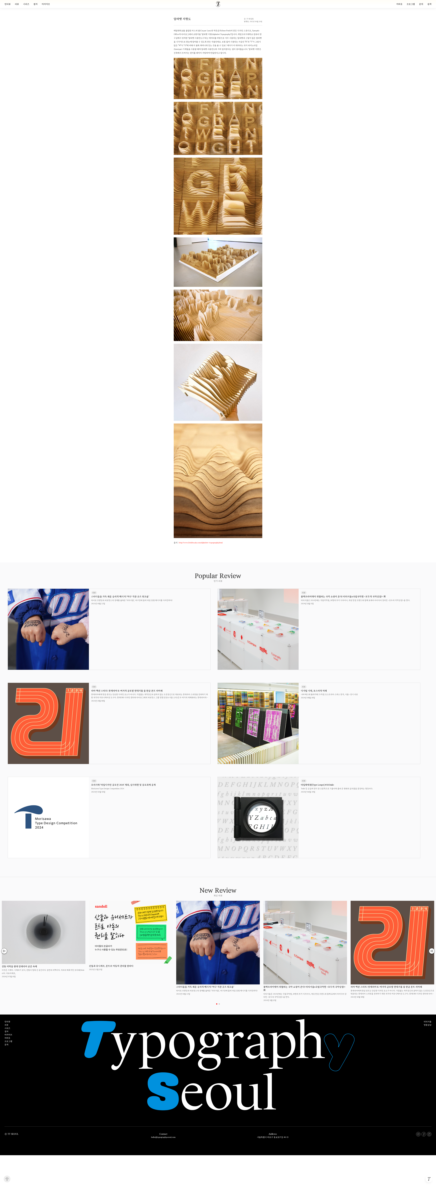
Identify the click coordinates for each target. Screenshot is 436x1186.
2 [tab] (219, 1004)
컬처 (35, 4)
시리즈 (26, 4)
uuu (226, 550)
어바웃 (399, 4)
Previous (4, 951)
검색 (429, 4)
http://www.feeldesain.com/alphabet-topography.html (201, 542)
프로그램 (411, 4)
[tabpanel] (43, 939)
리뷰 (17, 4)
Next (432, 951)
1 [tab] (216, 1004)
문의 (421, 4)
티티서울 (427, 1021)
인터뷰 (8, 4)
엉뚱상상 (427, 1025)
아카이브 (46, 4)
